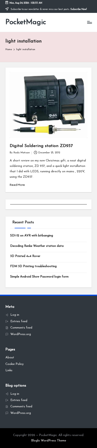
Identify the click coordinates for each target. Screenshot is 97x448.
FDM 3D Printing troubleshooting (33, 266)
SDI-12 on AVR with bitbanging (31, 235)
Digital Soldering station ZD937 (41, 146)
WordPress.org (20, 334)
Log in (14, 314)
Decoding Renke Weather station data (37, 246)
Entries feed (18, 321)
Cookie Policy (14, 364)
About (9, 357)
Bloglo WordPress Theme (48, 440)
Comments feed (21, 327)
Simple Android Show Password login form (39, 276)
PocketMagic (25, 22)
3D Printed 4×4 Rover (25, 256)
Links (8, 370)
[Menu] (89, 22)
